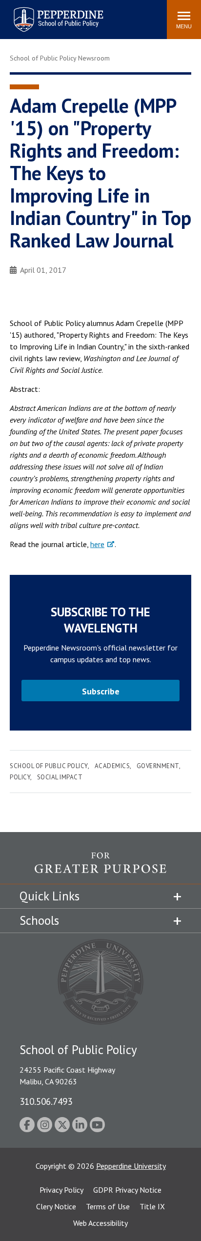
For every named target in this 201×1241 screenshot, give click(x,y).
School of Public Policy (49, 766)
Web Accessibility (100, 1223)
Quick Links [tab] (50, 896)
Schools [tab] (39, 920)
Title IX (152, 1206)
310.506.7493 (46, 1101)
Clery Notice (56, 1206)
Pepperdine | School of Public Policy (48, 13)
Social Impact (60, 777)
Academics (112, 766)
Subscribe (101, 691)
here (97, 544)
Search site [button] (27, 14)
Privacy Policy (61, 1190)
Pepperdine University (131, 1166)
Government (158, 766)
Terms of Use (108, 1206)
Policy (20, 777)
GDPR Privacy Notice (127, 1190)
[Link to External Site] (100, 868)
